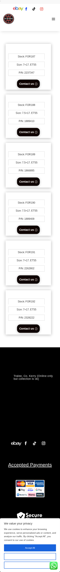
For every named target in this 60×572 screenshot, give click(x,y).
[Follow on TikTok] (34, 9)
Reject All (30, 565)
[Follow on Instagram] (41, 9)
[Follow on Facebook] (26, 9)
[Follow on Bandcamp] (16, 443)
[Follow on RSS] (18, 9)
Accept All (30, 548)
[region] (30, 545)
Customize (30, 556)
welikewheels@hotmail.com (32, 366)
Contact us (26, 83)
